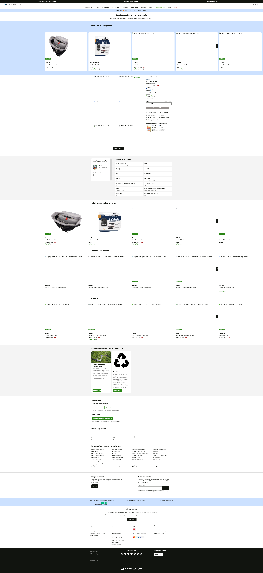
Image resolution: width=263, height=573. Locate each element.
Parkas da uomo (95, 457)
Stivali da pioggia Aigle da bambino (140, 453)
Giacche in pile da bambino (138, 451)
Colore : (152, 92)
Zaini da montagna (158, 76)
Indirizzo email (142, 485)
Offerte (176, 7)
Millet (113, 434)
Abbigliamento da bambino (138, 449)
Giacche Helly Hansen (137, 459)
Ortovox (93, 434)
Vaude (133, 437)
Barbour (114, 439)
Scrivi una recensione (150, 83)
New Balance (156, 434)
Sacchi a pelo (94, 466)
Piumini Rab (155, 453)
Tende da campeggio (96, 461)
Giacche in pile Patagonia (138, 455)
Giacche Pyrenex (136, 457)
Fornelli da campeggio (117, 449)
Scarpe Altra (155, 461)
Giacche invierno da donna (97, 449)
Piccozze (114, 453)
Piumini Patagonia (157, 466)
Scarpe (97, 7)
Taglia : (148, 101)
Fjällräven (134, 432)
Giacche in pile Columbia (138, 461)
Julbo (154, 432)
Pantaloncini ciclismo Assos (159, 449)
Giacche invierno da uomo (97, 455)
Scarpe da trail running (117, 457)
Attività (150, 7)
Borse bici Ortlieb (157, 459)
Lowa (92, 439)
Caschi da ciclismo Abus (158, 464)
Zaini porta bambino (116, 466)
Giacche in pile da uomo (97, 459)
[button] (106, 88)
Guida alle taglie (167, 101)
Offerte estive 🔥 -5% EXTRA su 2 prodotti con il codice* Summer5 (131, 10)
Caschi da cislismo (116, 464)
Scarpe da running (116, 459)
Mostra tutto (117, 148)
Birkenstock (155, 437)
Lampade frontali (95, 464)
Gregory (148, 79)
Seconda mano (161, 7)
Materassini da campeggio (97, 463)
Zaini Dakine (135, 466)
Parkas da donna (95, 451)
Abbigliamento (88, 7)
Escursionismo (105, 7)
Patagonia (93, 432)
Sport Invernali (134, 7)
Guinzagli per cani (157, 457)
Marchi (169, 7)
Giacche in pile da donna (97, 453)
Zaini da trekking (116, 451)
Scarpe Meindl (135, 464)
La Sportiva (94, 437)
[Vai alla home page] (147, 76)
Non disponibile (157, 107)
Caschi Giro (155, 451)
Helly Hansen (115, 437)
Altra (113, 432)
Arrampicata (125, 7)
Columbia (134, 434)
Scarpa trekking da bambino (118, 463)
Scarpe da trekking (116, 455)
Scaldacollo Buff (156, 463)
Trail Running (115, 7)
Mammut (134, 439)
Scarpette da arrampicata (118, 461)
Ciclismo (143, 7)
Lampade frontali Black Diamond (140, 463)
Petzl (154, 439)
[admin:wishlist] (170, 108)
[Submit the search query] (249, 5)
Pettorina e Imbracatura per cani (160, 455)
